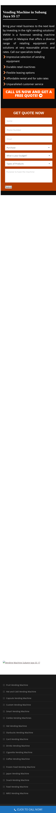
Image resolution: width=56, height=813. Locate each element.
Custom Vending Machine (18, 704)
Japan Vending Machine (17, 773)
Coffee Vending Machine (18, 759)
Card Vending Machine (17, 739)
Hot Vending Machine (16, 726)
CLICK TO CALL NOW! (29, 809)
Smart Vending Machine (17, 711)
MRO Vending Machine (17, 793)
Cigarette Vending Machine (19, 752)
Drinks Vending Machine (18, 745)
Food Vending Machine (17, 786)
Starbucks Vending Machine (19, 732)
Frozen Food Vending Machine (20, 767)
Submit (8, 187)
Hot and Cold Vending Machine (21, 691)
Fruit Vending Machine (17, 685)
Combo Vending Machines (18, 718)
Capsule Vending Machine (18, 698)
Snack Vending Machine (17, 780)
